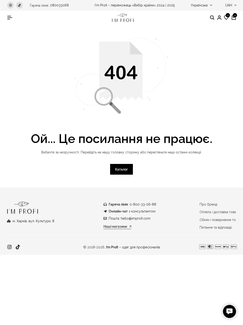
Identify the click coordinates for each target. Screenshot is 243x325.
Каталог (121, 169)
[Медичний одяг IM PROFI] (123, 18)
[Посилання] (9, 247)
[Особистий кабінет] (219, 18)
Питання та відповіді (216, 227)
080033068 (59, 5)
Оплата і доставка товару (220, 212)
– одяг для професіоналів (133, 247)
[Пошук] (212, 18)
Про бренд (208, 204)
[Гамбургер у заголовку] (9, 17)
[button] (226, 18)
